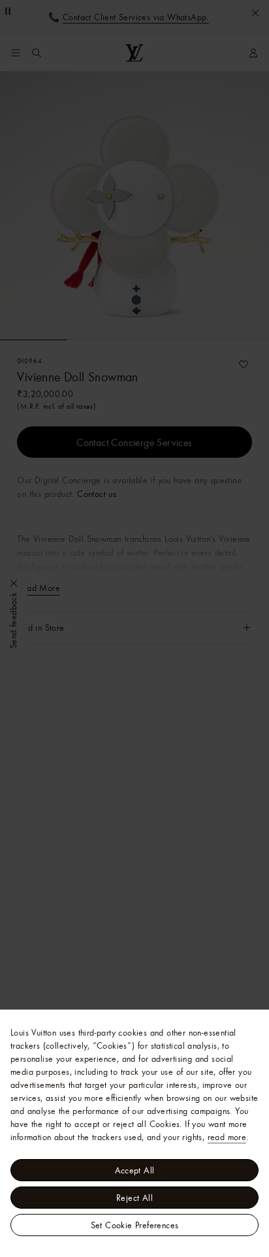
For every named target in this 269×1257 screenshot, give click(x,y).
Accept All (135, 1170)
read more (227, 1137)
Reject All (134, 1197)
